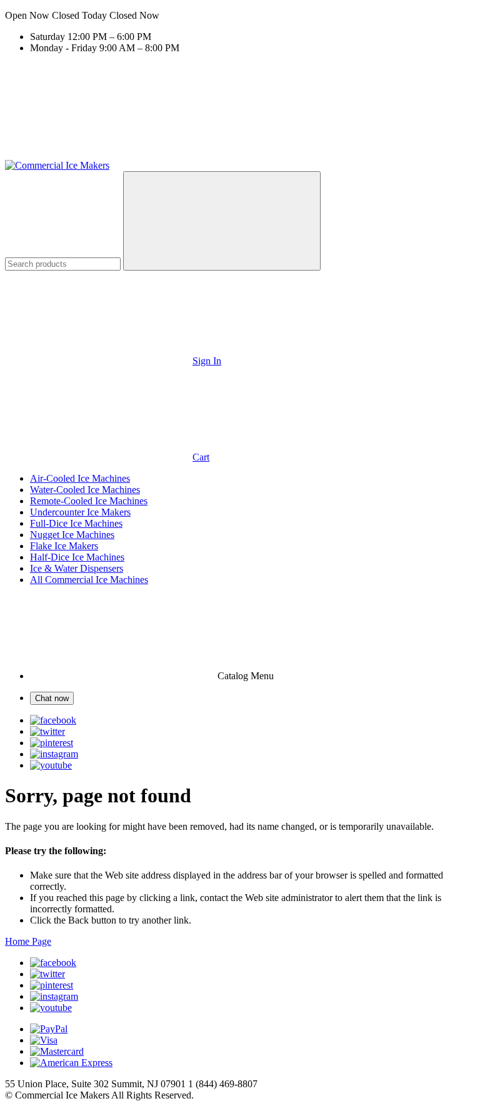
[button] (240, 15)
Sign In (206, 361)
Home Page (28, 941)
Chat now (52, 698)
